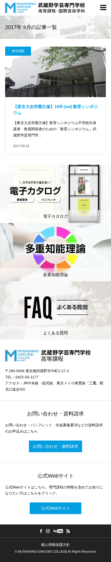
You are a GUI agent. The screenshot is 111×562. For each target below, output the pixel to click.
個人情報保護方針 (55, 545)
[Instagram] (48, 531)
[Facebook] (41, 531)
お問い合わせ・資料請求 (55, 446)
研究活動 (18, 51)
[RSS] (68, 531)
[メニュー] (103, 8)
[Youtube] (58, 531)
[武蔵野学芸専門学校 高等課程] (45, 8)
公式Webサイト (55, 508)
